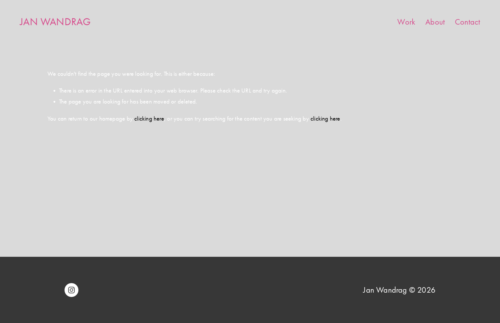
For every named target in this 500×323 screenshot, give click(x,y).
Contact (467, 22)
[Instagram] (71, 290)
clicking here (149, 118)
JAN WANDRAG (55, 22)
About (435, 22)
